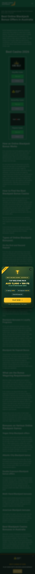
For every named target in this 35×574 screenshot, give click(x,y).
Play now (16, 300)
